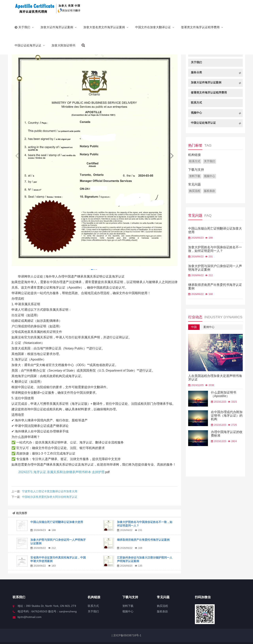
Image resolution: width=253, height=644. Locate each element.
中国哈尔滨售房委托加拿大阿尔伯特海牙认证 (49, 496)
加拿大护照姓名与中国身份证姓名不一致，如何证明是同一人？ (215, 249)
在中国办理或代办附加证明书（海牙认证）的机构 (227, 415)
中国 (194, 327)
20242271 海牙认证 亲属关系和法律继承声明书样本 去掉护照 (61, 472)
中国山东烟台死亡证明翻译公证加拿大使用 (56, 521)
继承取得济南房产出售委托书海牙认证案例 (143, 539)
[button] (172, 156)
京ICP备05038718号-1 (126, 635)
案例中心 (208, 327)
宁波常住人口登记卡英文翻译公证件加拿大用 (49, 491)
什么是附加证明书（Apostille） (223, 394)
